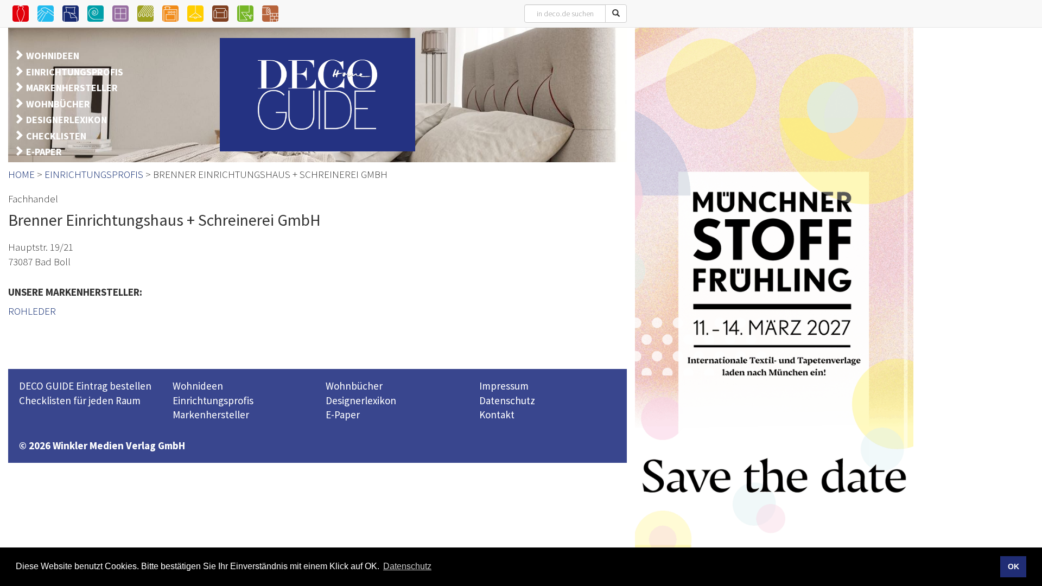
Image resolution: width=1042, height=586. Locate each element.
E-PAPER (44, 151)
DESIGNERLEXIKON (66, 119)
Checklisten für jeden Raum (80, 400)
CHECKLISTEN (56, 136)
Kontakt (496, 414)
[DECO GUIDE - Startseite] (317, 95)
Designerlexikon (361, 400)
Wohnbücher (354, 385)
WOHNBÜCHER (58, 104)
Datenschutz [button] (407, 566)
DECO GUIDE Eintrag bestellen (85, 385)
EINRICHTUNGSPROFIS (74, 72)
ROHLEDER (32, 310)
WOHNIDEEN (52, 55)
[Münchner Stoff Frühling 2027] (774, 305)
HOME (21, 174)
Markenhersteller (211, 414)
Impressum (504, 385)
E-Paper (343, 414)
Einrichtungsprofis (213, 400)
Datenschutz (507, 400)
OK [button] (1013, 566)
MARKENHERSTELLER (72, 87)
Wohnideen (198, 385)
